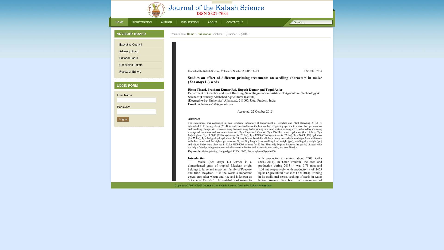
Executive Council (130, 44)
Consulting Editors (130, 65)
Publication (190, 22)
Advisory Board (129, 51)
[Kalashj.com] (205, 17)
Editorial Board (128, 58)
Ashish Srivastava (260, 185)
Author (166, 22)
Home (119, 22)
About (212, 22)
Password (123, 107)
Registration (142, 22)
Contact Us (234, 22)
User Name (124, 95)
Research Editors (130, 71)
